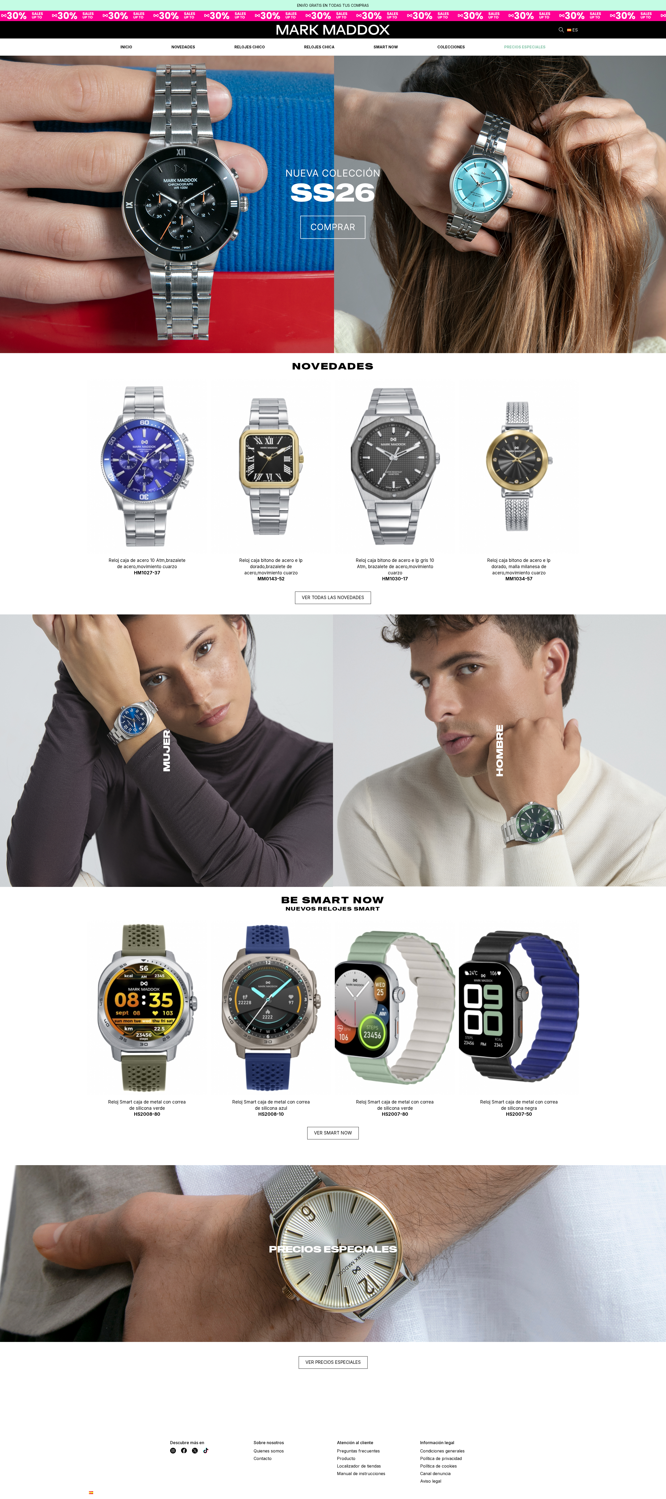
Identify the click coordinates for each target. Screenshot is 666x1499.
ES (575, 30)
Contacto (263, 1458)
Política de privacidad (441, 1458)
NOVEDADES (183, 47)
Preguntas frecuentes (358, 1450)
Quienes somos (269, 1450)
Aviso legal (430, 1481)
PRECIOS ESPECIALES (525, 47)
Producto (346, 1458)
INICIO (126, 47)
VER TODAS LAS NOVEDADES (333, 597)
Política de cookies (438, 1466)
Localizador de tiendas (359, 1466)
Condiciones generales (442, 1450)
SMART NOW (386, 47)
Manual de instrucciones (361, 1473)
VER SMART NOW (333, 1132)
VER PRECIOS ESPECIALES (333, 1362)
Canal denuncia (435, 1473)
